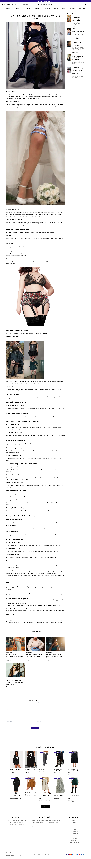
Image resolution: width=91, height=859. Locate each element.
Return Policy (74, 838)
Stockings (17, 8)
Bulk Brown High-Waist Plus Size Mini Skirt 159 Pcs (30, 793)
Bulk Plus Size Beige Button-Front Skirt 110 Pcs (44, 797)
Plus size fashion (26, 8)
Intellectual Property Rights (74, 845)
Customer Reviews (74, 831)
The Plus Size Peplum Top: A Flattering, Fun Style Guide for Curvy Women (14, 682)
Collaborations (74, 827)
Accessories (37, 8)
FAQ (74, 825)
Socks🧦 (8, 8)
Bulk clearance (82, 8)
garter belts (27, 94)
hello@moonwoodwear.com (18, 820)
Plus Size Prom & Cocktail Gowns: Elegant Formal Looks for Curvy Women (54, 656)
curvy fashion (75, 41)
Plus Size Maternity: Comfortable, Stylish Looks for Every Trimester (14, 656)
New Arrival (72, 8)
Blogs (74, 829)
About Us (74, 820)
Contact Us (74, 822)
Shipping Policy (74, 833)
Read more (9, 660)
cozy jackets (74, 28)
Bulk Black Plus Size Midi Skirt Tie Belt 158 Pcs (73, 771)
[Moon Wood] (45, 4)
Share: (7, 614)
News (35, 13)
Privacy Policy (74, 840)
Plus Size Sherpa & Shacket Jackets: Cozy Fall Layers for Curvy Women (34, 656)
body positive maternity (76, 16)
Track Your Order (74, 836)
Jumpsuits (64, 8)
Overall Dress (47, 8)
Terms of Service (74, 842)
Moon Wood (27, 570)
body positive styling (76, 67)
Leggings (56, 8)
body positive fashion (76, 54)
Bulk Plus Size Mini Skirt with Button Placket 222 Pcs (74, 797)
